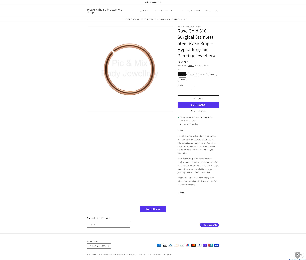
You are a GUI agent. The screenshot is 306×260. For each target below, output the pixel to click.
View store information (189, 124)
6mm (182, 74)
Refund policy (132, 254)
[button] (206, 11)
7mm (192, 74)
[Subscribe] (127, 224)
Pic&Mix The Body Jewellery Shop (102, 254)
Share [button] (182, 192)
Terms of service (155, 254)
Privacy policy (143, 254)
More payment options (198, 111)
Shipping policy (167, 254)
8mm (202, 74)
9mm (212, 74)
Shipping (191, 65)
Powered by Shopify (119, 254)
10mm (182, 80)
